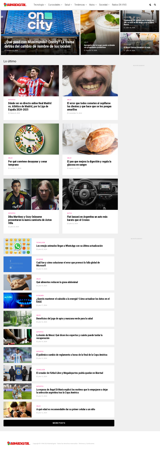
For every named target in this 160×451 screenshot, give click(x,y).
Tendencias (79, 4)
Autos (92, 4)
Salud (67, 4)
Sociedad (103, 4)
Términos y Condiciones (86, 443)
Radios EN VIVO (119, 4)
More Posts (59, 423)
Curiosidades (54, 4)
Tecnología (39, 4)
